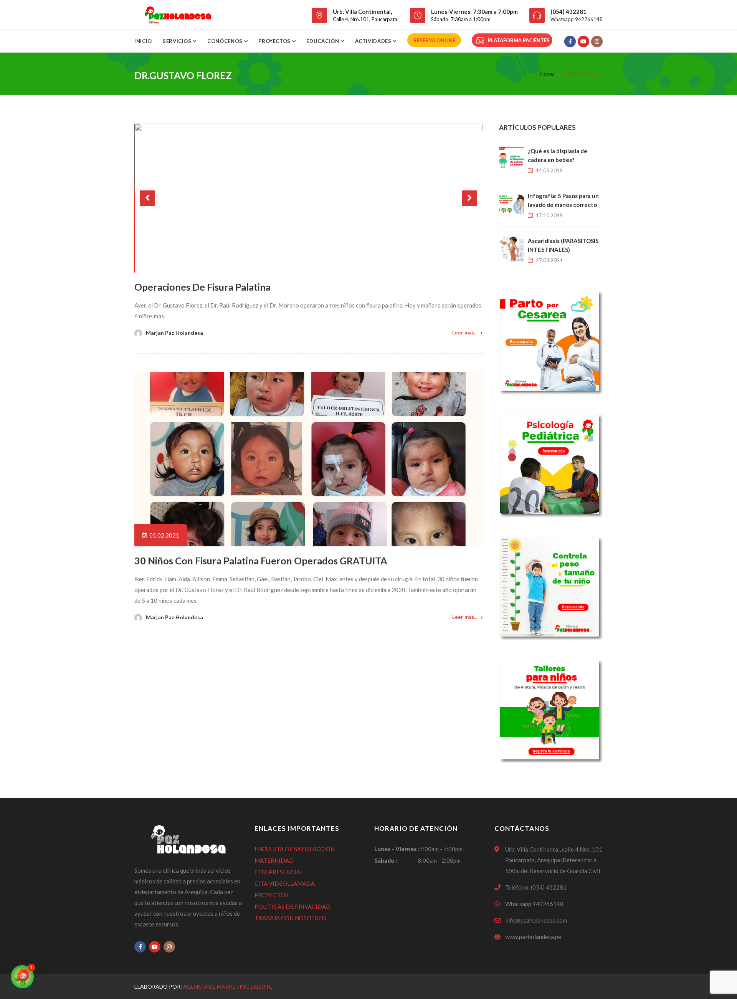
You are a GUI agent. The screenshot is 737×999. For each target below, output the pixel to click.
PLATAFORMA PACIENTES (519, 40)
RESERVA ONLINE (434, 40)
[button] (22, 976)
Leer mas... (465, 332)
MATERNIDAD (274, 860)
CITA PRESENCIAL (278, 871)
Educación (323, 41)
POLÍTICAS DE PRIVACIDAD (292, 906)
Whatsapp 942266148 (576, 19)
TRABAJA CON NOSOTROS (290, 918)
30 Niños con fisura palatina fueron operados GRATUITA (260, 560)
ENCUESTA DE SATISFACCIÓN (294, 848)
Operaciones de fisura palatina (202, 287)
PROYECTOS (271, 894)
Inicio (143, 41)
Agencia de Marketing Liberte (227, 986)
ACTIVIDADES (374, 41)
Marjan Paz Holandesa (174, 332)
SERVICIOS (178, 41)
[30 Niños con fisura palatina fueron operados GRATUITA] (308, 459)
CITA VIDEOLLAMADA (284, 883)
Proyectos (275, 41)
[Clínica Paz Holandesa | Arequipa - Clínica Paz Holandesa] (177, 14)
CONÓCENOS (225, 41)
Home (547, 73)
